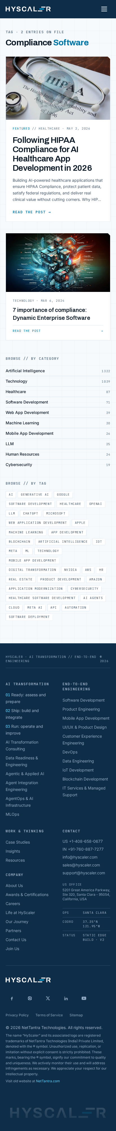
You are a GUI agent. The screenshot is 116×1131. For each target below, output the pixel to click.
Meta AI (35, 607)
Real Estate (20, 579)
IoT (99, 542)
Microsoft (56, 513)
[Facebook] (12, 998)
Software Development (30, 504)
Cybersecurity (85, 589)
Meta (13, 551)
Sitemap (76, 1015)
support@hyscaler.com (84, 872)
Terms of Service (49, 1015)
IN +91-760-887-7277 (83, 849)
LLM (12, 513)
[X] (48, 998)
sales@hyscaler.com (81, 864)
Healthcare (70, 504)
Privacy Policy (17, 1015)
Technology (48, 551)
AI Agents (93, 598)
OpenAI (95, 504)
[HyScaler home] (28, 9)
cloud (14, 607)
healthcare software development (42, 598)
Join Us (12, 948)
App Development (67, 532)
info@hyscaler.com (80, 857)
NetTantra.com (48, 1081)
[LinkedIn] (66, 998)
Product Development (60, 579)
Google (63, 494)
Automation (75, 607)
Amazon (95, 579)
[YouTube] (84, 998)
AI (11, 494)
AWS (88, 570)
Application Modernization (36, 589)
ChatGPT (30, 513)
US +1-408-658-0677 (83, 841)
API (53, 607)
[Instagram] (30, 998)
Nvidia (70, 570)
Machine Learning (26, 532)
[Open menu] (104, 9)
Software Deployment (29, 617)
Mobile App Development (32, 560)
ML (27, 551)
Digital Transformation (32, 570)
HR (101, 570)
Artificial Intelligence (63, 542)
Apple (80, 523)
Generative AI (35, 494)
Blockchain (19, 542)
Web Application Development (38, 523)
